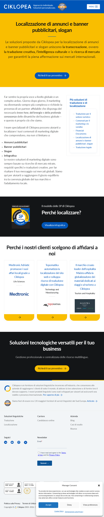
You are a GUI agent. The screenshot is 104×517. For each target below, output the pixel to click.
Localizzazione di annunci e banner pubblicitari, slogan (84, 141)
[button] (99, 485)
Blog (72, 421)
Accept (48, 505)
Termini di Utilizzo (29, 504)
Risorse (73, 429)
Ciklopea (17, 7)
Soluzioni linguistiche (13, 416)
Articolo (90, 401)
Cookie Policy (59, 511)
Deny (69, 505)
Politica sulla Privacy (12, 504)
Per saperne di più (51, 395)
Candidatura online (45, 421)
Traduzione (9, 421)
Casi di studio (76, 425)
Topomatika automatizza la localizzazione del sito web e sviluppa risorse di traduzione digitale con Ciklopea (52, 275)
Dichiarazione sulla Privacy (74, 512)
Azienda (74, 416)
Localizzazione (10, 425)
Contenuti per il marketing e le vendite (83, 124)
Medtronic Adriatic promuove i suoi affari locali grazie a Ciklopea (19, 271)
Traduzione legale (84, 147)
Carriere (41, 416)
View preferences (90, 505)
